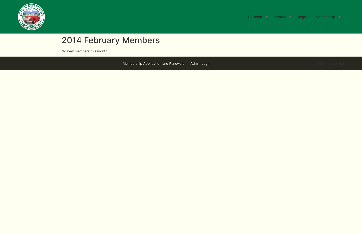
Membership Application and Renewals (153, 63)
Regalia (303, 17)
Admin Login (200, 63)
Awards (280, 17)
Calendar (255, 17)
